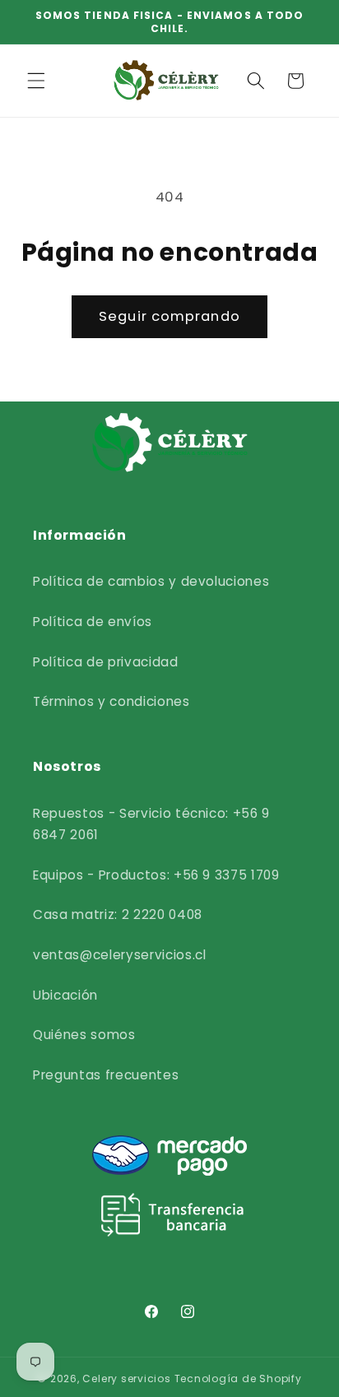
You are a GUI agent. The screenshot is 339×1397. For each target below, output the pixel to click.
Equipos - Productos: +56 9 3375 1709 (156, 875)
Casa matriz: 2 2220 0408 (117, 914)
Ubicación (65, 995)
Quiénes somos (84, 1034)
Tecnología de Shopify (238, 1378)
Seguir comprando (169, 316)
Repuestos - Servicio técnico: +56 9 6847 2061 (151, 824)
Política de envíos (92, 621)
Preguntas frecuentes (106, 1075)
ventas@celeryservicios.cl (120, 954)
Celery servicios (126, 1378)
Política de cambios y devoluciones (151, 581)
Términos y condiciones (111, 701)
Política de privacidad (106, 662)
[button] (36, 80)
